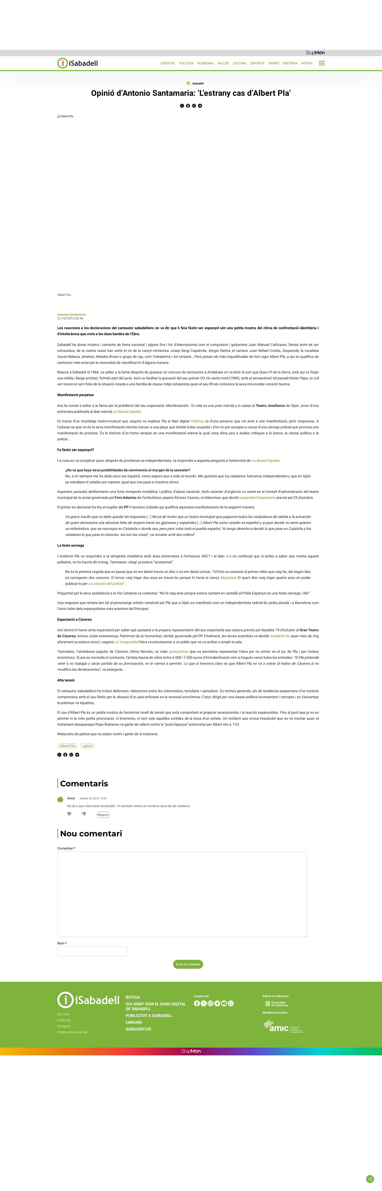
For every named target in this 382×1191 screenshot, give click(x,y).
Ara (228, 556)
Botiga (307, 63)
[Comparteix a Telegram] (200, 106)
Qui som (63, 1014)
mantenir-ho (280, 636)
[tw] (204, 1005)
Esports (257, 63)
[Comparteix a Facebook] (188, 106)
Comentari (66, 848)
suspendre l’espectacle (257, 497)
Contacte (64, 1026)
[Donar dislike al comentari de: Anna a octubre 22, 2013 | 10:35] (84, 814)
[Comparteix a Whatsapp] (194, 106)
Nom (62, 943)
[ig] (211, 1005)
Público (197, 421)
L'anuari (134, 1022)
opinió (88, 746)
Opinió (273, 63)
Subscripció (138, 1029)
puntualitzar (178, 651)
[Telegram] (217, 1005)
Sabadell (198, 83)
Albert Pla (67, 746)
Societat (168, 63)
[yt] (224, 1005)
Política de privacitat (72, 1032)
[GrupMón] (315, 52)
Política (186, 63)
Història (290, 63)
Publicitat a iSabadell (149, 1015)
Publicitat (64, 1020)
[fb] (197, 1005)
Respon (103, 815)
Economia (205, 63)
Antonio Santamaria (71, 314)
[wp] (231, 1005)
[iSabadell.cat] (49, 69)
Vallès (223, 63)
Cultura (240, 63)
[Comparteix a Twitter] (182, 106)
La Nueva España (127, 411)
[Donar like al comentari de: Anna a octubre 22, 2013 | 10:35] (69, 814)
